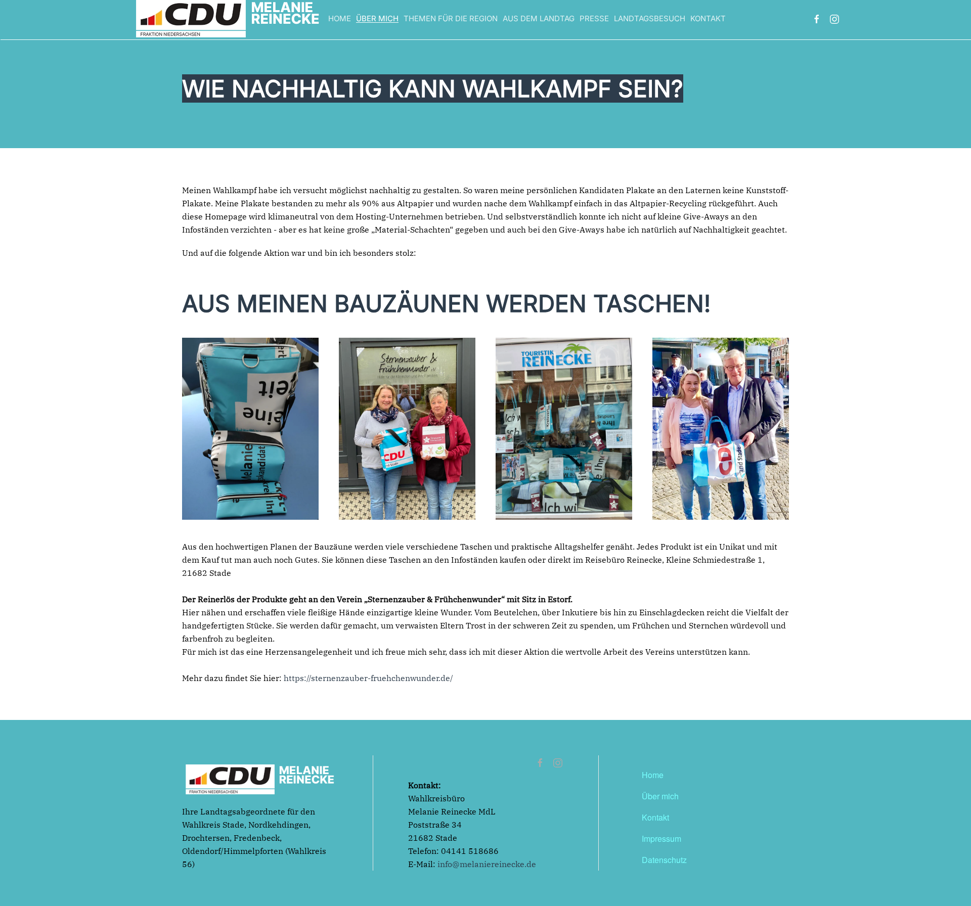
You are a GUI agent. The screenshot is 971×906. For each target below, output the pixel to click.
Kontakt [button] (708, 18)
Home (339, 18)
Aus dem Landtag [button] (539, 18)
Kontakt (655, 817)
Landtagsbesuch (649, 18)
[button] (250, 429)
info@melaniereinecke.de (486, 864)
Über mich (660, 796)
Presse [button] (594, 18)
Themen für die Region (451, 18)
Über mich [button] (377, 18)
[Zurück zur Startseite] (227, 19)
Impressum (661, 838)
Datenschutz (664, 860)
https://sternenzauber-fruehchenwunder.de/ (367, 678)
